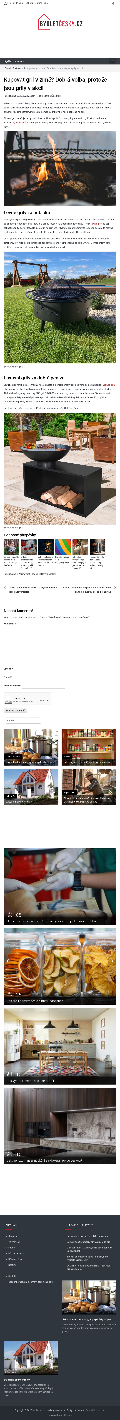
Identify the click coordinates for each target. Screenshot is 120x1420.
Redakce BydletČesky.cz (48, 95)
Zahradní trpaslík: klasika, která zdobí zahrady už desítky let (11, 561)
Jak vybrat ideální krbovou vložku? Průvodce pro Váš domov (45, 561)
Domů (8, 68)
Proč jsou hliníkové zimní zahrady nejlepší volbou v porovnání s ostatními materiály (57, 1158)
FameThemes (65, 1415)
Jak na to (10, 796)
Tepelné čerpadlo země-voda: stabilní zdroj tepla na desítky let (97, 562)
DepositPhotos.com (95, 1410)
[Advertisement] (61, 44)
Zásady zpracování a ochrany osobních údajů (30, 1282)
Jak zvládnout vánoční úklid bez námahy (35, 1081)
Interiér (67, 756)
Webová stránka (12, 685)
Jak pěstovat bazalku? (22, 1001)
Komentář (10, 623)
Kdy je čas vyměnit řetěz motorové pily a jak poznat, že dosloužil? (79, 562)
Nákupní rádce (15, 1259)
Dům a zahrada (13, 756)
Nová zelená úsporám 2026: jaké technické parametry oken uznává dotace (87, 800)
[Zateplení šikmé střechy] (31, 1357)
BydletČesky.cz (14, 61)
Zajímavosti (19, 68)
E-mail (8, 677)
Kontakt (12, 1276)
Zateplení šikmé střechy (23, 801)
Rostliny (12, 1265)
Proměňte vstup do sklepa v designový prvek (62, 560)
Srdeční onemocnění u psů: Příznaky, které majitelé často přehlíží (27, 562)
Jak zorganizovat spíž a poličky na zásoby (87, 762)
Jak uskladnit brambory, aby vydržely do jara (30, 762)
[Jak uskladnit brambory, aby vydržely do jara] (89, 1297)
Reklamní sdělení (47, 574)
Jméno (8, 668)
